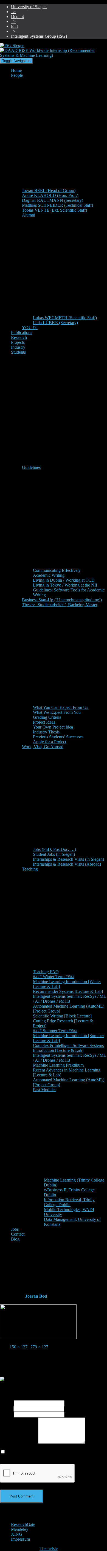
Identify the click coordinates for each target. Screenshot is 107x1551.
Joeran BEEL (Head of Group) (48, 190)
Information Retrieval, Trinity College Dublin (69, 1202)
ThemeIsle (49, 1548)
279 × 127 (39, 1347)
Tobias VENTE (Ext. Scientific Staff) (54, 210)
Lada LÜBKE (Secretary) (55, 322)
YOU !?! (30, 327)
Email (6, 1408)
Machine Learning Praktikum (58, 1065)
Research (19, 337)
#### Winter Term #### (53, 976)
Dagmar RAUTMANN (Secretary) (52, 200)
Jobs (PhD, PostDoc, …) (54, 849)
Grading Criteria (47, 717)
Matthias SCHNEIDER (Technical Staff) (57, 205)
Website (7, 1414)
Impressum (20, 1539)
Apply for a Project (49, 741)
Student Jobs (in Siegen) (54, 854)
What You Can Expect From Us (60, 707)
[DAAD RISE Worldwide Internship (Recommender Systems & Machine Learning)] (38, 1337)
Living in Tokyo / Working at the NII (65, 585)
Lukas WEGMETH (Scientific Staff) (65, 317)
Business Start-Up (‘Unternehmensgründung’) (62, 599)
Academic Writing (48, 575)
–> (13, 11)
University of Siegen (29, 6)
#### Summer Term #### (55, 1030)
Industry (18, 347)
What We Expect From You (57, 712)
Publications (21, 332)
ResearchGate (23, 1524)
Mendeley (19, 1529)
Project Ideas (44, 722)
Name (7, 1403)
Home (16, 70)
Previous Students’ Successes (58, 737)
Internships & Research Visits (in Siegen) (68, 859)
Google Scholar (15, 1511)
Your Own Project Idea (53, 727)
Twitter (15, 1521)
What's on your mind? (19, 1442)
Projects (18, 342)
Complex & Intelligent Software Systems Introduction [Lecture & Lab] (68, 1048)
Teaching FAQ (46, 971)
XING (16, 1534)
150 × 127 (18, 1347)
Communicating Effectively (57, 570)
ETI (14, 26)
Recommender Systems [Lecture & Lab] (68, 991)
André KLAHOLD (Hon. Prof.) (50, 195)
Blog (15, 1239)
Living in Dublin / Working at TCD (64, 580)
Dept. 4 (17, 16)
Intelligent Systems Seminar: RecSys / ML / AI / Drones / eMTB (69, 999)
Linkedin (15, 1516)
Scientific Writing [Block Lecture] (62, 1016)
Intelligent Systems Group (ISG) (39, 36)
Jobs (15, 1229)
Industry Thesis (46, 732)
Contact (17, 1234)
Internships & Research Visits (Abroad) (67, 864)
